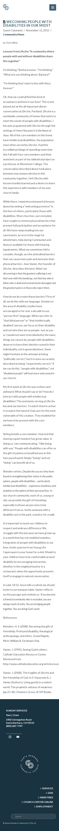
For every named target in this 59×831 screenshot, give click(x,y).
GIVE (50, 792)
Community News (13, 34)
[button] (52, 7)
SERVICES (47, 788)
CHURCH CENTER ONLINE (38, 801)
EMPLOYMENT (44, 806)
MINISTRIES (46, 797)
